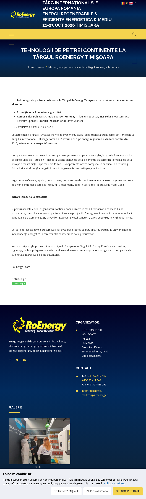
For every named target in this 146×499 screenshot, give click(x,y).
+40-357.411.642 (91, 380)
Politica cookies (114, 483)
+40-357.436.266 (96, 376)
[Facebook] (10, 360)
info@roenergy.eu (92, 390)
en (134, 3)
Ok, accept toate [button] (128, 491)
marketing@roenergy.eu (95, 395)
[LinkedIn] (24, 360)
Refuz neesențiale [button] (66, 491)
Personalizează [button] (97, 491)
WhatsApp (20, 283)
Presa (41, 67)
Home (30, 67)
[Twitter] (17, 360)
